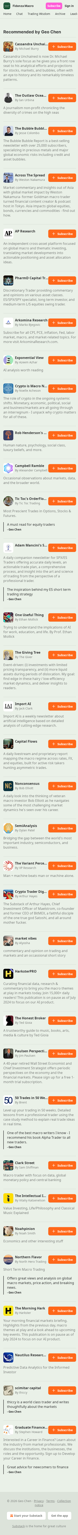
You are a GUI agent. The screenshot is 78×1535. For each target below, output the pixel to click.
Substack (18, 1526)
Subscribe (54, 6)
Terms (50, 1501)
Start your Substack (28, 1516)
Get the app (59, 1516)
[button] (7, 13)
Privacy (39, 1501)
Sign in (69, 6)
